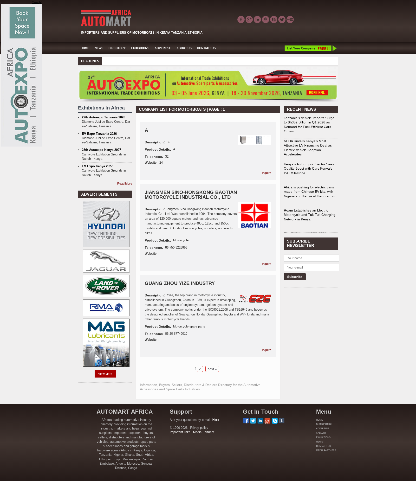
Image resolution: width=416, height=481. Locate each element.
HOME (85, 48)
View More (105, 374)
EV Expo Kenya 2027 (97, 166)
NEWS (99, 48)
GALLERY (321, 433)
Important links (180, 432)
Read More (124, 183)
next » (212, 369)
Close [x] (37, 2)
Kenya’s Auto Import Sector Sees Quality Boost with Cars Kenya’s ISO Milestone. (309, 150)
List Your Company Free (310, 48)
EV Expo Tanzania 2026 (99, 133)
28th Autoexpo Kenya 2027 (101, 150)
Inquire (266, 173)
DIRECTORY (117, 48)
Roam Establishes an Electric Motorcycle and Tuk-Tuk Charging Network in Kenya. (309, 196)
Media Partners (203, 432)
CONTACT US (206, 48)
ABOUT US (184, 48)
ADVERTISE (163, 48)
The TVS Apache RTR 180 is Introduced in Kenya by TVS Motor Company (310, 219)
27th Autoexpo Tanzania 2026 (103, 117)
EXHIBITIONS (140, 48)
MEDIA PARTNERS (326, 450)
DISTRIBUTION (324, 424)
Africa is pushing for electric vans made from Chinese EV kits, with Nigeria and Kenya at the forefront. (310, 173)
